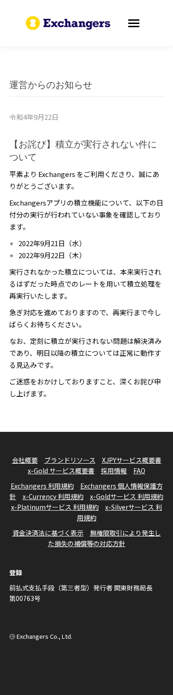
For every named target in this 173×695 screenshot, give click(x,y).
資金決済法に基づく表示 (48, 532)
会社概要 (25, 460)
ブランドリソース (69, 460)
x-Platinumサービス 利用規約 (55, 507)
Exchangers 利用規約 (42, 485)
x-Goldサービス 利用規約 (126, 496)
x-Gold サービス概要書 (61, 470)
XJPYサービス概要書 (131, 460)
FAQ (139, 470)
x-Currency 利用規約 (53, 496)
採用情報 (114, 470)
